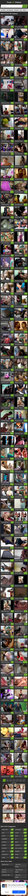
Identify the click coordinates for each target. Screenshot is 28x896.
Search (24, 6)
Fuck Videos (14, 2)
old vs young (21, 848)
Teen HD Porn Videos (19, 871)
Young (24, 10)
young (21, 832)
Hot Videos (3, 10)
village (21, 857)
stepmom (21, 845)
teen (7, 832)
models (7, 845)
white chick (7, 829)
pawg (21, 842)
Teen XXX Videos (18, 865)
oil (21, 839)
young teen (21, 829)
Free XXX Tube (6, 875)
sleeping (21, 851)
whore (21, 854)
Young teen (16, 10)
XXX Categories (10, 10)
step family (7, 854)
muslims (7, 842)
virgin (7, 857)
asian (21, 835)
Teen (21, 10)
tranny (7, 835)
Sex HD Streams (4, 871)
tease (7, 851)
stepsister (7, 839)
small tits (7, 848)
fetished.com (5, 864)
